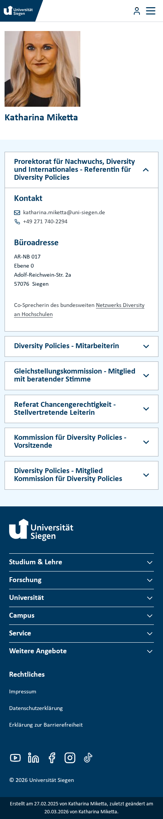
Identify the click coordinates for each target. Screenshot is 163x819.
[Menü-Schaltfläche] (137, 11)
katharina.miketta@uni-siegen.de (64, 213)
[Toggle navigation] (150, 11)
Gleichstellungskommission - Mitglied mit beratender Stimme (74, 375)
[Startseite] (41, 529)
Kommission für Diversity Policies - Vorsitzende (70, 442)
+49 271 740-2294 (45, 222)
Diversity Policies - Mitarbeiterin (66, 346)
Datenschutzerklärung (36, 708)
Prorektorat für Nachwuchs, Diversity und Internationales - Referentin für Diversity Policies (74, 170)
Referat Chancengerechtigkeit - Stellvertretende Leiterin (65, 409)
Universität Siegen (51, 780)
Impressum (22, 692)
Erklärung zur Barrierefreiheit (46, 725)
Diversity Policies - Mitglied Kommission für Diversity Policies (68, 475)
